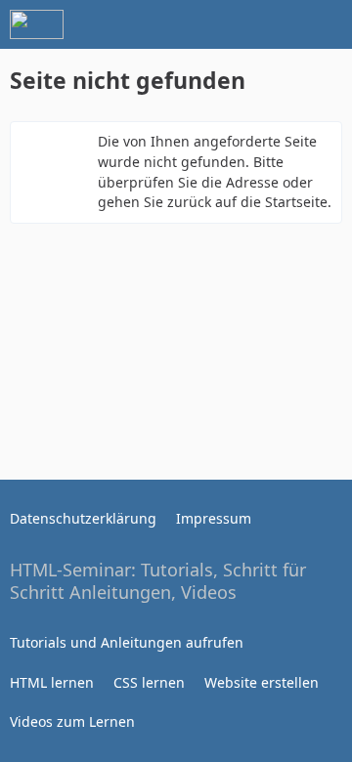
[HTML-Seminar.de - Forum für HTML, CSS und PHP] (36, 24)
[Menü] (326, 24)
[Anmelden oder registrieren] (277, 24)
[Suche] (228, 24)
